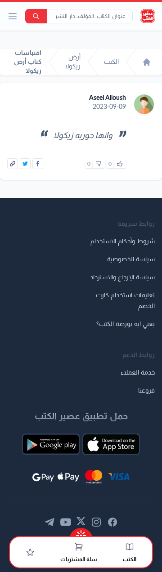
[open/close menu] (12, 16)
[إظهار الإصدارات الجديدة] (81, 533)
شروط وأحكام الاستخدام (122, 241)
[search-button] (36, 16)
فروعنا (146, 391)
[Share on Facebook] (37, 163)
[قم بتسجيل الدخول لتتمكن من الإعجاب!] (119, 163)
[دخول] (30, 552)
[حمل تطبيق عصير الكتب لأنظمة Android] (51, 444)
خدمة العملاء (138, 373)
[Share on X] (25, 163)
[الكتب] (129, 546)
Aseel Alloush (107, 98)
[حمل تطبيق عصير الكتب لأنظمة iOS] (111, 444)
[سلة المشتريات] (78, 546)
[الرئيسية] (146, 62)
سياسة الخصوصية (131, 259)
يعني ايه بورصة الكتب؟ (125, 324)
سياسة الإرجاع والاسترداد (122, 277)
